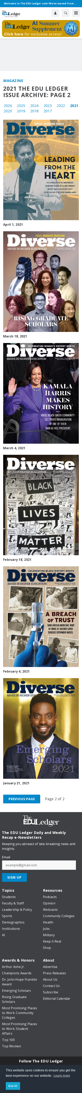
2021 (74, 105)
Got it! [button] (12, 1085)
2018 (34, 111)
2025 (21, 105)
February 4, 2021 (16, 671)
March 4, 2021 (14, 448)
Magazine (13, 80)
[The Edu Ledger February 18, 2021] (41, 505)
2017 (48, 111)
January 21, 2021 (16, 783)
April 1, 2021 (13, 225)
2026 (8, 105)
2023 (48, 105)
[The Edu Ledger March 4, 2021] (41, 393)
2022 (61, 105)
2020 (8, 111)
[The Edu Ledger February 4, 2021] (41, 616)
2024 (34, 105)
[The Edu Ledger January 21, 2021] (41, 728)
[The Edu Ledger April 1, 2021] (41, 170)
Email (6, 857)
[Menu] (76, 13)
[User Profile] (55, 13)
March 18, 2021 (15, 336)
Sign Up (14, 877)
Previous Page (22, 799)
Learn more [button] (62, 1075)
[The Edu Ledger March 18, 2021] (41, 281)
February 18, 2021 (17, 560)
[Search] (66, 13)
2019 (21, 111)
